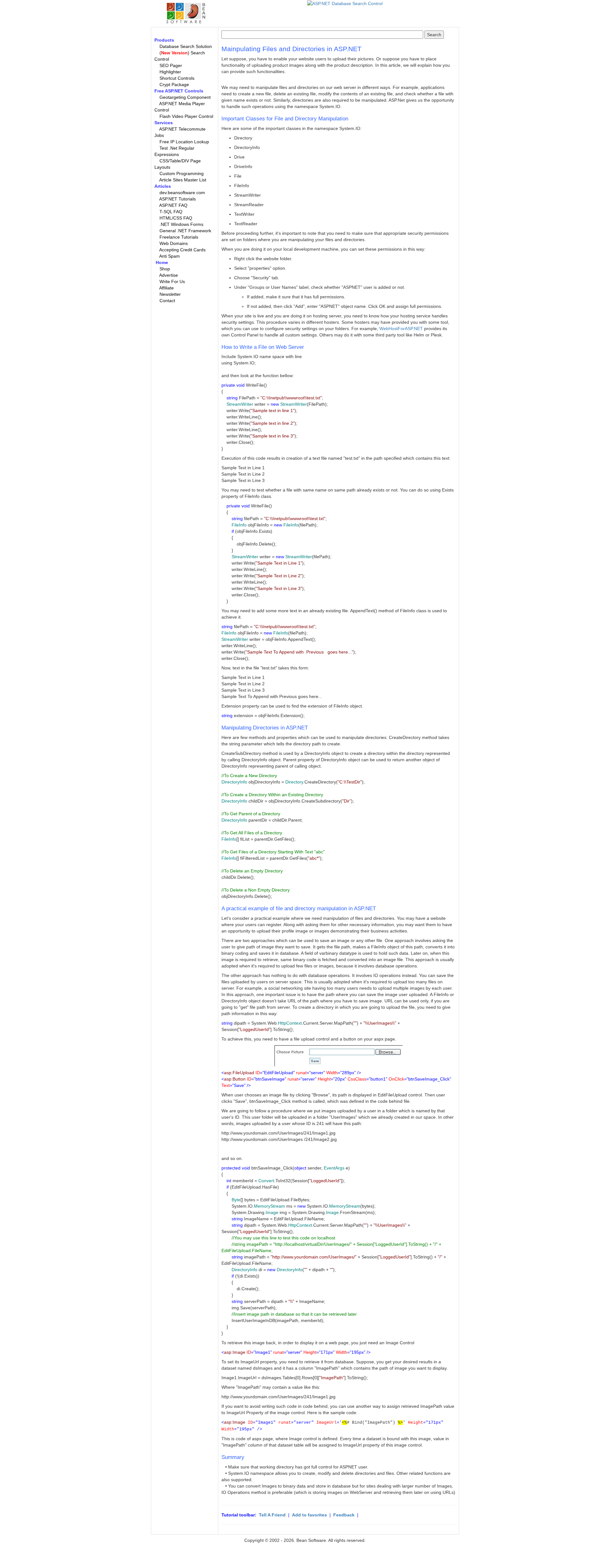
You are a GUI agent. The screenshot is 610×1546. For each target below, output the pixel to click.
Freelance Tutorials (178, 237)
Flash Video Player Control (186, 116)
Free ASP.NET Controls (178, 90)
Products (164, 40)
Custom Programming (181, 173)
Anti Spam (169, 256)
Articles (162, 186)
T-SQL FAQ (170, 211)
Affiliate (166, 287)
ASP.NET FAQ (173, 205)
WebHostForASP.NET (401, 328)
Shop (164, 268)
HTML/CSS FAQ (175, 217)
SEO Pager (170, 65)
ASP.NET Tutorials (177, 198)
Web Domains (173, 243)
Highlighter (170, 71)
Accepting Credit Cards (182, 249)
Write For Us (172, 281)
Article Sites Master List (182, 179)
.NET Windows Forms (181, 224)
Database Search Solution (185, 46)
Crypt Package (174, 84)
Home (162, 262)
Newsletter (170, 294)
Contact (167, 300)
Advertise (168, 275)
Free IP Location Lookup (184, 141)
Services (163, 122)
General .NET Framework (185, 230)
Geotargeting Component (185, 97)
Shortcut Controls (176, 78)
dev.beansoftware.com (182, 192)
